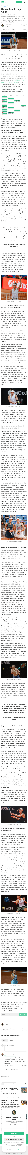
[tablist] (7, 1040)
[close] (23, 1111)
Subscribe (19, 2)
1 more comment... (5, 1076)
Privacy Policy (19, 1145)
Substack (8, 1153)
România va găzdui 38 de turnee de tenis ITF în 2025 (9, 1089)
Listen (24, 25)
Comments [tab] (4, 1040)
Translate (4, 6)
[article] (14, 1092)
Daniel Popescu (8, 24)
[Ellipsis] (26, 1054)
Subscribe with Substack (15, 1139)
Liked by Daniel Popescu (11, 1055)
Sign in (25, 2)
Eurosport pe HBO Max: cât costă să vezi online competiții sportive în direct (10, 1102)
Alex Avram (7, 1054)
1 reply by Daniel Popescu (12, 1069)
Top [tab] (3, 1084)
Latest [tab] (6, 1084)
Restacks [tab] (11, 1040)
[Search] (25, 1083)
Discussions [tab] (12, 1084)
